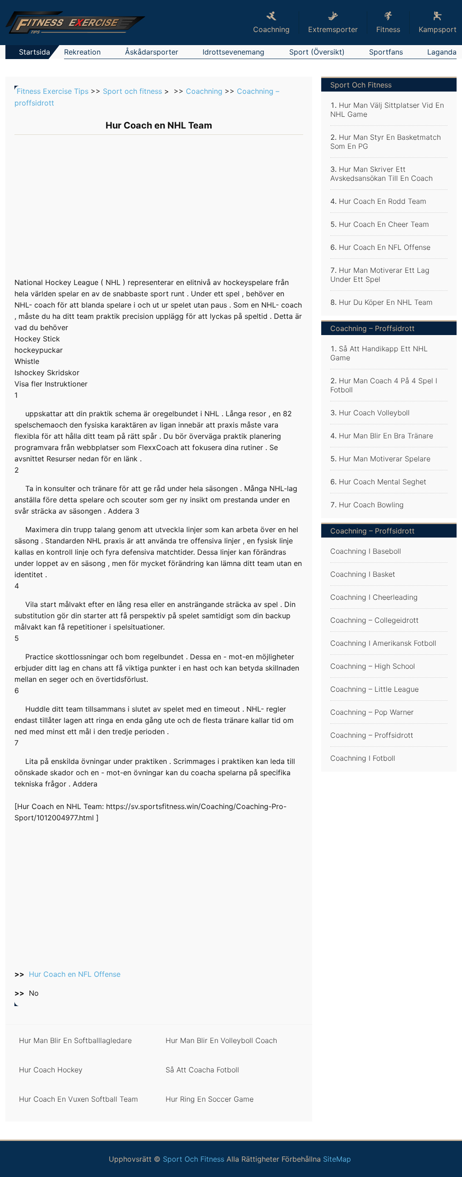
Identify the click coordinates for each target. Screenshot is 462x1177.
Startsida (34, 51)
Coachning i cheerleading (374, 597)
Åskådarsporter (151, 51)
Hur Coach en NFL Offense (74, 974)
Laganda (442, 51)
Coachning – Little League (374, 689)
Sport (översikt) (317, 51)
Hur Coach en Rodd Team (382, 201)
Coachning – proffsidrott (371, 735)
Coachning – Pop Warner (372, 712)
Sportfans (386, 51)
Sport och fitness (132, 91)
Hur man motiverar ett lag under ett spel (380, 275)
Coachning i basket (362, 574)
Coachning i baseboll (365, 551)
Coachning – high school (372, 666)
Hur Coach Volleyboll (374, 412)
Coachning (204, 91)
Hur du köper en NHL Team (386, 302)
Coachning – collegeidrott (374, 620)
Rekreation (82, 51)
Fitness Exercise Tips (52, 91)
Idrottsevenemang (233, 51)
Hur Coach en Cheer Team (384, 224)
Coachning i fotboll (362, 758)
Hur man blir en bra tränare (386, 435)
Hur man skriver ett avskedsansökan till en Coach (381, 174)
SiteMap (337, 1158)
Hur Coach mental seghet (382, 481)
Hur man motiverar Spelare (384, 458)
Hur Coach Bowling (371, 504)
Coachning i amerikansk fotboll (383, 643)
